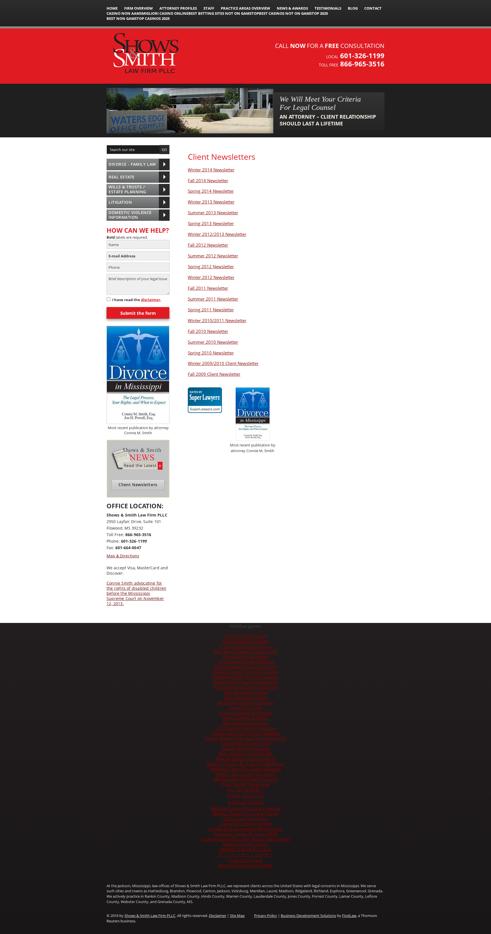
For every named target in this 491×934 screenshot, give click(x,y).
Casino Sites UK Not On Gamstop (245, 733)
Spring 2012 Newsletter (211, 266)
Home (112, 8)
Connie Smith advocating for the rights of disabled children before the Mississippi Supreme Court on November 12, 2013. (136, 593)
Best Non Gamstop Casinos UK (245, 651)
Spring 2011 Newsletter (211, 309)
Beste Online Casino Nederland (245, 682)
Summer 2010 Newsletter (213, 342)
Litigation (120, 202)
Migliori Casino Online (165, 13)
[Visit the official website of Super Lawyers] (205, 409)
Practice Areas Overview (245, 8)
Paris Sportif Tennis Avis (245, 784)
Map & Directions (123, 556)
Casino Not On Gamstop (245, 748)
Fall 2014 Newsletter (208, 180)
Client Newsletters (137, 484)
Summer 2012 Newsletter (213, 256)
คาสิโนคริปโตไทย (246, 802)
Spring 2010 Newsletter (211, 353)
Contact (373, 8)
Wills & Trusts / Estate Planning (127, 189)
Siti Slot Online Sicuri (245, 636)
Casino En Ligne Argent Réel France (246, 829)
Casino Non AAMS (124, 13)
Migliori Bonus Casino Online (245, 759)
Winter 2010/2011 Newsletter (217, 320)
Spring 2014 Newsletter (211, 191)
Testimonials (328, 8)
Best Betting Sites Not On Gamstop (223, 13)
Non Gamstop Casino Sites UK (245, 667)
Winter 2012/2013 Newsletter (217, 234)
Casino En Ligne (246, 708)
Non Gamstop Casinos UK (245, 754)
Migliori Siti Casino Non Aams (245, 774)
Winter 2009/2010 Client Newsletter (223, 363)
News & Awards (292, 8)
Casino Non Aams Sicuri (245, 743)
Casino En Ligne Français (245, 824)
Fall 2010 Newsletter (208, 331)
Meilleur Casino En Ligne (245, 849)
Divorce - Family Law (132, 164)
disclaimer (150, 299)
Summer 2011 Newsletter (213, 299)
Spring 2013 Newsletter (211, 223)
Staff (208, 8)
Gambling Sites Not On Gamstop (245, 677)
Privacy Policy (265, 915)
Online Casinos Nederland (245, 713)
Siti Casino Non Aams (245, 819)
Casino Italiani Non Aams (245, 646)
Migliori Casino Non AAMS (245, 865)
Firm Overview (138, 8)
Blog (353, 8)
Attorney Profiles (178, 8)
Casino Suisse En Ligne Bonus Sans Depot (245, 839)
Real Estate (122, 177)
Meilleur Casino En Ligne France (245, 672)
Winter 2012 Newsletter (211, 277)
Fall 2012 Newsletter (208, 245)
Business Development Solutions (308, 915)
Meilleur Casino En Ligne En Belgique (245, 764)
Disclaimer (217, 915)
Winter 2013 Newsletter (211, 202)
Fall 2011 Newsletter (208, 288)
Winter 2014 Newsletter (211, 170)
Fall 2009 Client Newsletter (214, 374)
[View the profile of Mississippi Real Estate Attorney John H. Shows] (205, 396)
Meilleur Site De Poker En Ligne (245, 779)
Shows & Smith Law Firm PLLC (149, 915)
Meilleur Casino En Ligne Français (245, 808)
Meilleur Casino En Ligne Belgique (245, 769)
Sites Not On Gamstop (245, 656)
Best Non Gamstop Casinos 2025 (138, 18)
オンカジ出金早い (245, 790)
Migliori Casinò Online (245, 844)
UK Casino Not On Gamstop (245, 662)
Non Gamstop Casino (245, 692)
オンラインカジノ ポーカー (245, 855)
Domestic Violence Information (130, 215)
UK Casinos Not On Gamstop (245, 728)
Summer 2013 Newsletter (213, 212)
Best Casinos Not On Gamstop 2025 (293, 13)
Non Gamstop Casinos (246, 641)
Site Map (237, 915)
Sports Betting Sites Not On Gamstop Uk (245, 738)
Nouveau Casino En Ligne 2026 (245, 834)
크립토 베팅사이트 (245, 796)
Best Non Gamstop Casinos (246, 702)
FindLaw (349, 915)
